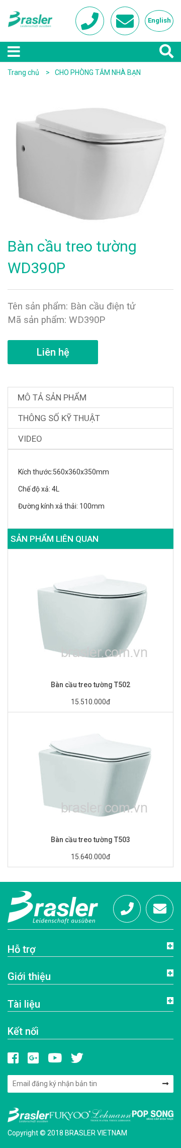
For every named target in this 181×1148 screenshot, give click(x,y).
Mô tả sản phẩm (52, 397)
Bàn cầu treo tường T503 (90, 840)
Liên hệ (53, 352)
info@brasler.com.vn (159, 909)
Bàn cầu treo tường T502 (90, 685)
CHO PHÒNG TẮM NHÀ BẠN (98, 72)
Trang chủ (23, 72)
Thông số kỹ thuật (59, 418)
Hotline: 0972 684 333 (127, 909)
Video (30, 439)
